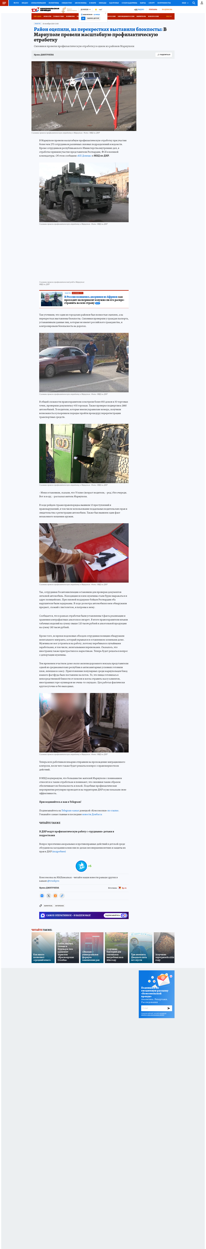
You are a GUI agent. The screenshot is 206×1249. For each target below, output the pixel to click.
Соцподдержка (129, 3)
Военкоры (70, 16)
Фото (16, 3)
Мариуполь (141, 16)
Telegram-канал (70, 810)
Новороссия (153, 16)
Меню (4, 3)
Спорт (152, 3)
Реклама (153, 9)
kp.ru (124, 888)
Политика (54, 3)
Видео (25, 3)
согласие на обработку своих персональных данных (153, 1014)
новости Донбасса (92, 814)
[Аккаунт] (202, 3)
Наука (143, 3)
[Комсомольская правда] (45, 9)
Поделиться (165, 55)
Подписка (167, 9)
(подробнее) (59, 851)
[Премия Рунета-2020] (68, 10)
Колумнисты (164, 3)
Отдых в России (109, 16)
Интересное (59, 906)
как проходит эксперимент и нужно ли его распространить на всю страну (94, 300)
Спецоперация (38, 3)
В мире (92, 3)
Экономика (80, 3)
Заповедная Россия (126, 16)
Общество (67, 3)
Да (83, 18)
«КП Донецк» (84, 155)
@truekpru (53, 881)
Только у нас (58, 16)
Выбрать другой (93, 18)
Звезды (102, 3)
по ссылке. (113, 810)
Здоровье (114, 3)
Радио (141, 9)
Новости (47, 16)
